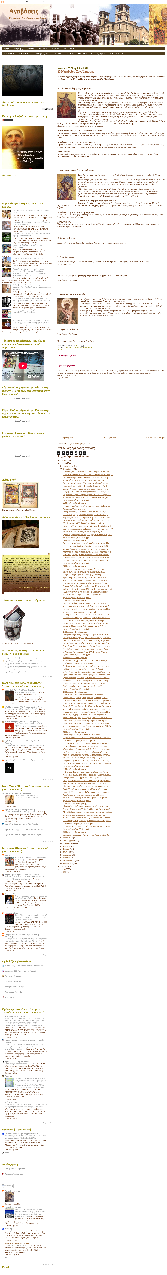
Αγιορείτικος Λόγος (12, 1191)
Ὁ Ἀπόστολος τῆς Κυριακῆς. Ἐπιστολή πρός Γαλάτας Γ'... (87, 672)
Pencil (59, 349)
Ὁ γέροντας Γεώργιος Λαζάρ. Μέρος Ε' (79, 663)
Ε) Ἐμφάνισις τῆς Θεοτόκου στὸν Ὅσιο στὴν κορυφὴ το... (87, 643)
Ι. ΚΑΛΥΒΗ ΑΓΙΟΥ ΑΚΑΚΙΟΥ (17, 1245)
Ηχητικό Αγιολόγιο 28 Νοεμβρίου (77, 563)
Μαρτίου (67, 858)
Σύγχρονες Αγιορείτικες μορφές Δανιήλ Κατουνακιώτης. (86, 760)
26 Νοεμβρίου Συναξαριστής (75, 632)
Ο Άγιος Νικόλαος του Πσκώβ (16, 1231)
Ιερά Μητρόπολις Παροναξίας (16, 672)
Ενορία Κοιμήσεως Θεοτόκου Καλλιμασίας (22, 722)
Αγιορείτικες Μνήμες (13, 1207)
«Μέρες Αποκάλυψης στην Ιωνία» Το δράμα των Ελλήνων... (88, 763)
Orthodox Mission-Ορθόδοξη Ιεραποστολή (21, 1134)
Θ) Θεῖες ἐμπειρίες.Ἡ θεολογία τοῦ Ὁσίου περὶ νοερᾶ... (86, 555)
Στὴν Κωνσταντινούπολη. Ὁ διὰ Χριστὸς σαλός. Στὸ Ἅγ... (87, 738)
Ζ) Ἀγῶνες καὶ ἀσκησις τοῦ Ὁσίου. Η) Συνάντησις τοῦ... (86, 603)
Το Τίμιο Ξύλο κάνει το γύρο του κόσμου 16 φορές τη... (86, 560)
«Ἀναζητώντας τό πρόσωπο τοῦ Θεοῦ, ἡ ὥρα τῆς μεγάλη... (87, 749)
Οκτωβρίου (68, 838)
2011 (63, 866)
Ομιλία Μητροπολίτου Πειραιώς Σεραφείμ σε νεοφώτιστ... (87, 675)
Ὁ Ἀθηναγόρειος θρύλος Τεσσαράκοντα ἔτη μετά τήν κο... (87, 703)
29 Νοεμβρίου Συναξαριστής (75, 540)
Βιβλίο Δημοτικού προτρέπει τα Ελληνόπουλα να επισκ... (86, 595)
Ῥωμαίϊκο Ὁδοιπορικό (13, 894)
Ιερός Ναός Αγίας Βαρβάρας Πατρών (19, 690)
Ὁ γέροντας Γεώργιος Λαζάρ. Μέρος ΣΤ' (80, 612)
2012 (63, 463)
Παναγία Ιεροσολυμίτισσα (15, 1169)
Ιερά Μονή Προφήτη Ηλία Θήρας (18, 793)
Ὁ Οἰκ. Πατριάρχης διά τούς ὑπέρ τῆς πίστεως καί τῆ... (85, 515)
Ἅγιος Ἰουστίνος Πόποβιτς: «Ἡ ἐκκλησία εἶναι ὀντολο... (86, 677)
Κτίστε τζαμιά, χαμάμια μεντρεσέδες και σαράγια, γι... (85, 715)
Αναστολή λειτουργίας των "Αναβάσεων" (28, 258)
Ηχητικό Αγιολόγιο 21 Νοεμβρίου (77, 800)
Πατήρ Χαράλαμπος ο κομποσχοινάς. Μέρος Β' (82, 686)
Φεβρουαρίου (69, 860)
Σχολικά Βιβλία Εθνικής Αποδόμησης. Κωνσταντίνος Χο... (87, 586)
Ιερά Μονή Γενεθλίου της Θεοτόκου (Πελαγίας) (23, 835)
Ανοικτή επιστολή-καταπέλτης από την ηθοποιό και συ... (86, 483)
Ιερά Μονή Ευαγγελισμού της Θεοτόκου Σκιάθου (24, 829)
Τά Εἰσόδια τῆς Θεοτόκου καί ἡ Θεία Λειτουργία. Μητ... (86, 786)
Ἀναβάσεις (23, 11)
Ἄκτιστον (8, 1076)
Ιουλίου (66, 846)
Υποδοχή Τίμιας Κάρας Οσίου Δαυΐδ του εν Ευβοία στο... (87, 626)
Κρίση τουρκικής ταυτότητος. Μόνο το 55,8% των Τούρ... (87, 577)
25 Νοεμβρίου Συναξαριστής (75, 71)
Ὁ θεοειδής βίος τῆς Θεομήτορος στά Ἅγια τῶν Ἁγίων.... (86, 772)
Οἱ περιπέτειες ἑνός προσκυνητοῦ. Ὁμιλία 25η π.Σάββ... (86, 806)
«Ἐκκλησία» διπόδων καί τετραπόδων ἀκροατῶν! (83, 695)
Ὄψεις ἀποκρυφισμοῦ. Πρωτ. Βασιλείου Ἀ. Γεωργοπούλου (87, 700)
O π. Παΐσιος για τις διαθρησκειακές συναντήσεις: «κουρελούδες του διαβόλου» (32, 311)
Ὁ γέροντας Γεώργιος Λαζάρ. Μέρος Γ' (79, 823)
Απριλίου (67, 855)
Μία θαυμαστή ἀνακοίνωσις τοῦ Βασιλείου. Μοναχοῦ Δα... (87, 606)
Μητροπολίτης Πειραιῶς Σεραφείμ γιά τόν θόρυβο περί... (86, 575)
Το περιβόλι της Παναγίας (15, 987)
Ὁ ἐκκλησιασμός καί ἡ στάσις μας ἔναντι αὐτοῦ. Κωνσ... (86, 506)
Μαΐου (66, 852)
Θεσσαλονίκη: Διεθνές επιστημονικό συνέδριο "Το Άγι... (86, 623)
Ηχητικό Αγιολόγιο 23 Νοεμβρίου (77, 729)
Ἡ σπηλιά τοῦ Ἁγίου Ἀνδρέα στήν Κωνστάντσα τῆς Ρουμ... (87, 497)
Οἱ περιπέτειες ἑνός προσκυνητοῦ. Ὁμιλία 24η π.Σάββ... (86, 835)
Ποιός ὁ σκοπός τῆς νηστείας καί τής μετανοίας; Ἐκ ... (85, 698)
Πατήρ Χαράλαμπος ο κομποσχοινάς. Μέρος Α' (82, 735)
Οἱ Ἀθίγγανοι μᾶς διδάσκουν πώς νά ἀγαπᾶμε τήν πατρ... (86, 477)
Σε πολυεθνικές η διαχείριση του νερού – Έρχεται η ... (85, 489)
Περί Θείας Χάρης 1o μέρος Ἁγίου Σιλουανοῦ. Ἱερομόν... (87, 494)
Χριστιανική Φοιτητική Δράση (17, 1062)
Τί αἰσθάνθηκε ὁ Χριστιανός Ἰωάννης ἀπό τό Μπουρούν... (87, 820)
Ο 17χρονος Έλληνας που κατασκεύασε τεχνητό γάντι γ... (86, 743)
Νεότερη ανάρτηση (65, 438)
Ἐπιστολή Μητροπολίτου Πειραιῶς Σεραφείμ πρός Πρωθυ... (88, 486)
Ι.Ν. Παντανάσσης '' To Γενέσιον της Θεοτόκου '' (24, 707)
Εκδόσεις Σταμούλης (13, 981)
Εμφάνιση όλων (48, 676)
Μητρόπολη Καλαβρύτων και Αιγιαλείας (21, 658)
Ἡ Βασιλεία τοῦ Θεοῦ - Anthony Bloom (20, 812)
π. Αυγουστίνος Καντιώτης (15, 1016)
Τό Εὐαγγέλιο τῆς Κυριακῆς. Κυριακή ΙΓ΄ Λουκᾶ (83, 669)
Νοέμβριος (78, 347)
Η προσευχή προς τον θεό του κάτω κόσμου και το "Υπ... (87, 472)
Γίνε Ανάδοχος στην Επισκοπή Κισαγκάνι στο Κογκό (25, 745)
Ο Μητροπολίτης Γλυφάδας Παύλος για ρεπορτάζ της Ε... (87, 583)
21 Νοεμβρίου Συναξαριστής (75, 803)
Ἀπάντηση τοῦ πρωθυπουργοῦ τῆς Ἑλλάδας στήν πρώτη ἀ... (88, 552)
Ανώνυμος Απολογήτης (14, 1174)
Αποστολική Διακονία (13, 992)
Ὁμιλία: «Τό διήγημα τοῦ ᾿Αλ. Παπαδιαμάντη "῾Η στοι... (86, 752)
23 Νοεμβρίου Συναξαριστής (75, 732)
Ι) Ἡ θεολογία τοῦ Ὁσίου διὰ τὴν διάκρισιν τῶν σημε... (86, 523)
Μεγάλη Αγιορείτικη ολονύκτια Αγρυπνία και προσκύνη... (87, 549)
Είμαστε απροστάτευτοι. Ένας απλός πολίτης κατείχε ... (86, 815)
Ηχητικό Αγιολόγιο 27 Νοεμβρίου (77, 597)
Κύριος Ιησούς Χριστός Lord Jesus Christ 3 (22, 875)
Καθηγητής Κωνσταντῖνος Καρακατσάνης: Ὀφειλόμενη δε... (87, 480)
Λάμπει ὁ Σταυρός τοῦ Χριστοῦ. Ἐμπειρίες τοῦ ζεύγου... (86, 755)
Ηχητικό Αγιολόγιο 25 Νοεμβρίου (77, 655)
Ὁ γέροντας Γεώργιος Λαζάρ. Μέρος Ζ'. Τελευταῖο (84, 569)
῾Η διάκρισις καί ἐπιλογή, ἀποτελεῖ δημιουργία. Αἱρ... (85, 532)
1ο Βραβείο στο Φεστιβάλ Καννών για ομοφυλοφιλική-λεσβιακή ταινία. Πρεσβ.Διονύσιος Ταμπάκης (32, 287)
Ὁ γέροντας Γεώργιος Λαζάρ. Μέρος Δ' (79, 740)
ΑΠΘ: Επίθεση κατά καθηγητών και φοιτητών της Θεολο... (87, 812)
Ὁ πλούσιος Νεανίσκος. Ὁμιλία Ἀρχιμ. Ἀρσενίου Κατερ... (87, 646)
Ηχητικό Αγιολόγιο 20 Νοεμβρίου (77, 829)
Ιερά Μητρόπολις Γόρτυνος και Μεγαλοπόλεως (23, 661)
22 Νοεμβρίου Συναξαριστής (75, 769)
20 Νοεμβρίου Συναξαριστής (75, 832)
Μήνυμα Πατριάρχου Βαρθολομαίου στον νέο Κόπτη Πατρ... (88, 709)
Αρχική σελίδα (109, 438)
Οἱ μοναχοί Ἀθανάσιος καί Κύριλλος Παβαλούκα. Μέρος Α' (88, 529)
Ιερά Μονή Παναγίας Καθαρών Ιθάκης (20, 810)
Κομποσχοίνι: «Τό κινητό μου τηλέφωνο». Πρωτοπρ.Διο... (87, 517)
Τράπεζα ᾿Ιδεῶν (11, 1102)
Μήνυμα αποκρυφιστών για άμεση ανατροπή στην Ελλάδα (87, 726)
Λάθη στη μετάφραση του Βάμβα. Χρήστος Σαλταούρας (86, 723)
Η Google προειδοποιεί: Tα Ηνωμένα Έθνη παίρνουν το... (87, 615)
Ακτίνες (8, 855)
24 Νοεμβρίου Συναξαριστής (75, 692)
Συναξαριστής (87, 347)
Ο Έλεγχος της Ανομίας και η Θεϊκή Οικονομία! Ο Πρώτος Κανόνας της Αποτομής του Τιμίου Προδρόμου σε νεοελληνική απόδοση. (25, 1047)
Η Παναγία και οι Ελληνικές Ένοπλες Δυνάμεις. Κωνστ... (86, 746)
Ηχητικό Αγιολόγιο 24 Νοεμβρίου (77, 689)
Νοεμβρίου (68, 469)
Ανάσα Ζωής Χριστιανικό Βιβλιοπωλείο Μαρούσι (24, 966)
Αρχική (7, 48)
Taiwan (8, 1153)
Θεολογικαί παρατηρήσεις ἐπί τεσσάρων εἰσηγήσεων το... (87, 520)
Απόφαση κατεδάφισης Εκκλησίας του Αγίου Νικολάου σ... (87, 718)
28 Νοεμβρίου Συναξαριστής (75, 566)
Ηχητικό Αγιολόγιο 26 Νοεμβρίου (77, 629)
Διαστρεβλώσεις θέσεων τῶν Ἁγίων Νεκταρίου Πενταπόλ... (88, 818)
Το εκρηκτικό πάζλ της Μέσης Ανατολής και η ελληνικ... (86, 778)
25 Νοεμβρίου (68, 347)
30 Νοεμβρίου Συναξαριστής (75, 503)
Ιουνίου (66, 849)
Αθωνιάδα (9, 1258)
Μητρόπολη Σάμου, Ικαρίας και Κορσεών (21, 664)
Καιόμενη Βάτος (11, 913)
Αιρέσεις (56, 48)
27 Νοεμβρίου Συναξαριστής (75, 600)
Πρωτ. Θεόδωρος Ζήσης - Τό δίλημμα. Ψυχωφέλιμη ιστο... (87, 706)
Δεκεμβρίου (68, 466)
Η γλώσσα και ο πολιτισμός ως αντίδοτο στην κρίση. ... (86, 620)
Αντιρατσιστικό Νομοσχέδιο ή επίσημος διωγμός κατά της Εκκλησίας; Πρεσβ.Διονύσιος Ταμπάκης (31, 299)
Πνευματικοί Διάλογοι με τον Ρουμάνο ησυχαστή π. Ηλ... (86, 543)
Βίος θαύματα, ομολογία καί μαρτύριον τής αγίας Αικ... (85, 649)
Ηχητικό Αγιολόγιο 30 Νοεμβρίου (77, 500)
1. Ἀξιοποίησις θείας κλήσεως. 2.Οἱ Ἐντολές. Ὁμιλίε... (85, 652)
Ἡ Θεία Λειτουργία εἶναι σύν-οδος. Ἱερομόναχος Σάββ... (86, 546)
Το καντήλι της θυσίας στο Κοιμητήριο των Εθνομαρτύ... (86, 720)
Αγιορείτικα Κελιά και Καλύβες (17, 1243)
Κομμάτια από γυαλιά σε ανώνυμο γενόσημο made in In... (87, 580)
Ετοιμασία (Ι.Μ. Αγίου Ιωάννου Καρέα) (20, 971)
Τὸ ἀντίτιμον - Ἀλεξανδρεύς (25, 692)
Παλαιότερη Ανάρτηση (155, 438)
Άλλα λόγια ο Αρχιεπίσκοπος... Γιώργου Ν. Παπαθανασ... (87, 775)
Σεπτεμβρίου (68, 840)
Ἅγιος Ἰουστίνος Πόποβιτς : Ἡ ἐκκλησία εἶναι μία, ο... (85, 512)
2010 (63, 869)
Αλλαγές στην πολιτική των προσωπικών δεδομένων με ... (87, 680)
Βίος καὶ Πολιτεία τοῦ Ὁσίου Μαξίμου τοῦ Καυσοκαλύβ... (87, 809)
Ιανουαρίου (68, 863)
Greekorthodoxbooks (13, 976)
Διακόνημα (9, 1229)
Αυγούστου (68, 843)
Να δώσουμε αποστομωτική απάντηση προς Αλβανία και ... (87, 798)
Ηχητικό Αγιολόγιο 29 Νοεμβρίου (77, 537)
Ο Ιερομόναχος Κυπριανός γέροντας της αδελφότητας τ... (86, 492)
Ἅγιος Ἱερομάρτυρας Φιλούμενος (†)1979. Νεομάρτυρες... (87, 535)
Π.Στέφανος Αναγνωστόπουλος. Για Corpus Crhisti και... (86, 592)
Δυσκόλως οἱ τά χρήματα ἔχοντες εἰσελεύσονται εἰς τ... (85, 660)
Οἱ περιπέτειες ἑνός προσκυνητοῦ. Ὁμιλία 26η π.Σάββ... (86, 635)
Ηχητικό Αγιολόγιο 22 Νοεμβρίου (77, 766)
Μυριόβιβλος (10, 997)
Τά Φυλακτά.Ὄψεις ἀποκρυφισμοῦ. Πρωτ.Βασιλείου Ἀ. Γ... (87, 526)
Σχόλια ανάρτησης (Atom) (79, 443)
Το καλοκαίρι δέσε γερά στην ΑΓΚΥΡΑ (20, 1064)
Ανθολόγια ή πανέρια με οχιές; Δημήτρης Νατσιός (83, 795)
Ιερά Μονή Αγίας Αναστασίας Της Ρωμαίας (22, 824)
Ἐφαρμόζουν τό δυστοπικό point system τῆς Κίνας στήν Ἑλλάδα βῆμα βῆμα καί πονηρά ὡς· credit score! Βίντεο (31, 917)
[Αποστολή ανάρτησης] (82, 345)
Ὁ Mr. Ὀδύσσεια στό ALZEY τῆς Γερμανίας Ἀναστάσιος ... (88, 474)
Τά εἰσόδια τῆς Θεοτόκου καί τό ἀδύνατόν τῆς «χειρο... (85, 789)
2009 (63, 872)
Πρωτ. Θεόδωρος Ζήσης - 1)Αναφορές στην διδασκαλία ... (87, 792)
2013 (63, 460)
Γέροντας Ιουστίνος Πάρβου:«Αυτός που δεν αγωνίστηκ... (87, 557)
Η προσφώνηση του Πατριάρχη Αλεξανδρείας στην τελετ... (87, 683)
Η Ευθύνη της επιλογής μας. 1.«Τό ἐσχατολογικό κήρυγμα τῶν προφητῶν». (31, 234)
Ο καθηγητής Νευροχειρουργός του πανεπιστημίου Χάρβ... (87, 826)
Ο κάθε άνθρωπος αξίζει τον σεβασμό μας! (21, 709)
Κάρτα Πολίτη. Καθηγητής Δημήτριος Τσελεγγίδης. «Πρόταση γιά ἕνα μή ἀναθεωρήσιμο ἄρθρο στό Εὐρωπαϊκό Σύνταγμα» (32, 322)
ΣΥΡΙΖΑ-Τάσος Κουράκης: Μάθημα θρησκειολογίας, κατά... (88, 589)
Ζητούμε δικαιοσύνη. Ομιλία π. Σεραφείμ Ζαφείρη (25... (86, 617)
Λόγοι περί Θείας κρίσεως (74, 509)
